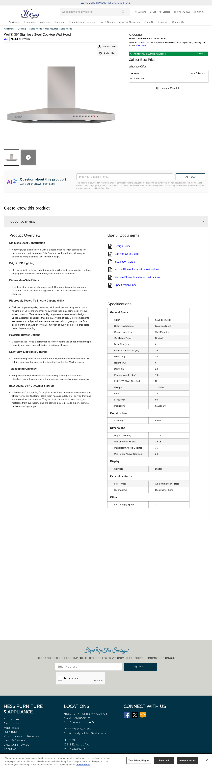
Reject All (164, 760)
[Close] (206, 760)
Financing (163, 22)
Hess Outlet (73, 740)
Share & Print (109, 46)
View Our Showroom (129, 22)
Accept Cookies (187, 760)
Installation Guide (124, 261)
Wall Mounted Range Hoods (58, 29)
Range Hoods (35, 29)
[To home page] (30, 14)
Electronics (29, 22)
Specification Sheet (125, 285)
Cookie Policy (83, 764)
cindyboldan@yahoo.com (90, 733)
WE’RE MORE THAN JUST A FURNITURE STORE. (106, 3)
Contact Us (178, 22)
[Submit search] (123, 12)
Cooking (22, 29)
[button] (136, 12)
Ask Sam (191, 176)
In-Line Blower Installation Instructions (136, 269)
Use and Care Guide (126, 253)
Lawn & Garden (107, 22)
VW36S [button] (26, 39)
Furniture (60, 22)
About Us (149, 22)
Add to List (109, 53)
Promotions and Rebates (82, 22)
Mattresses (45, 22)
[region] (106, 760)
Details (200, 54)
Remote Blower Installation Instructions (137, 277)
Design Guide (122, 246)
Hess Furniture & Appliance (85, 713)
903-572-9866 (83, 729)
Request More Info (170, 88)
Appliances (14, 22)
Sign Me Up (140, 666)
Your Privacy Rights (138, 760)
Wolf (6, 39)
